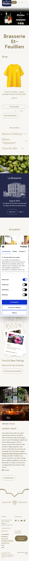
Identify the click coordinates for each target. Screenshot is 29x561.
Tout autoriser (14, 302)
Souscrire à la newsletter (21, 538)
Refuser (14, 312)
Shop (13, 2)
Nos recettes (5, 543)
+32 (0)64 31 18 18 (5, 528)
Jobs (20, 212)
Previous (1, 14)
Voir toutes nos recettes (12, 371)
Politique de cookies (6, 553)
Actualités (4, 539)
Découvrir (12, 212)
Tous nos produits (10, 116)
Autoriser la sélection (14, 307)
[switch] (25, 284)
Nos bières (4, 536)
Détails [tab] (15, 251)
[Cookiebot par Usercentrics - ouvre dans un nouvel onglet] (20, 247)
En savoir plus (8, 478)
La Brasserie (5, 534)
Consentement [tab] (6, 251)
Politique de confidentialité (7, 555)
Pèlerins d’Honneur (7, 541)
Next (27, 14)
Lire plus (6, 470)
